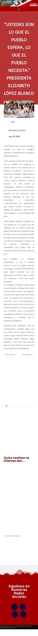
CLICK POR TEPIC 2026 (14, 473)
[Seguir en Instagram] (22, 607)
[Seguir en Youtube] (23, 614)
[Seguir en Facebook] (14, 607)
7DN (10, 475)
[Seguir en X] (15, 614)
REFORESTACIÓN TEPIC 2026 (17, 496)
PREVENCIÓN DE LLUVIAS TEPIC (18, 518)
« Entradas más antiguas (12, 536)
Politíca (22, 130)
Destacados (13, 130)
